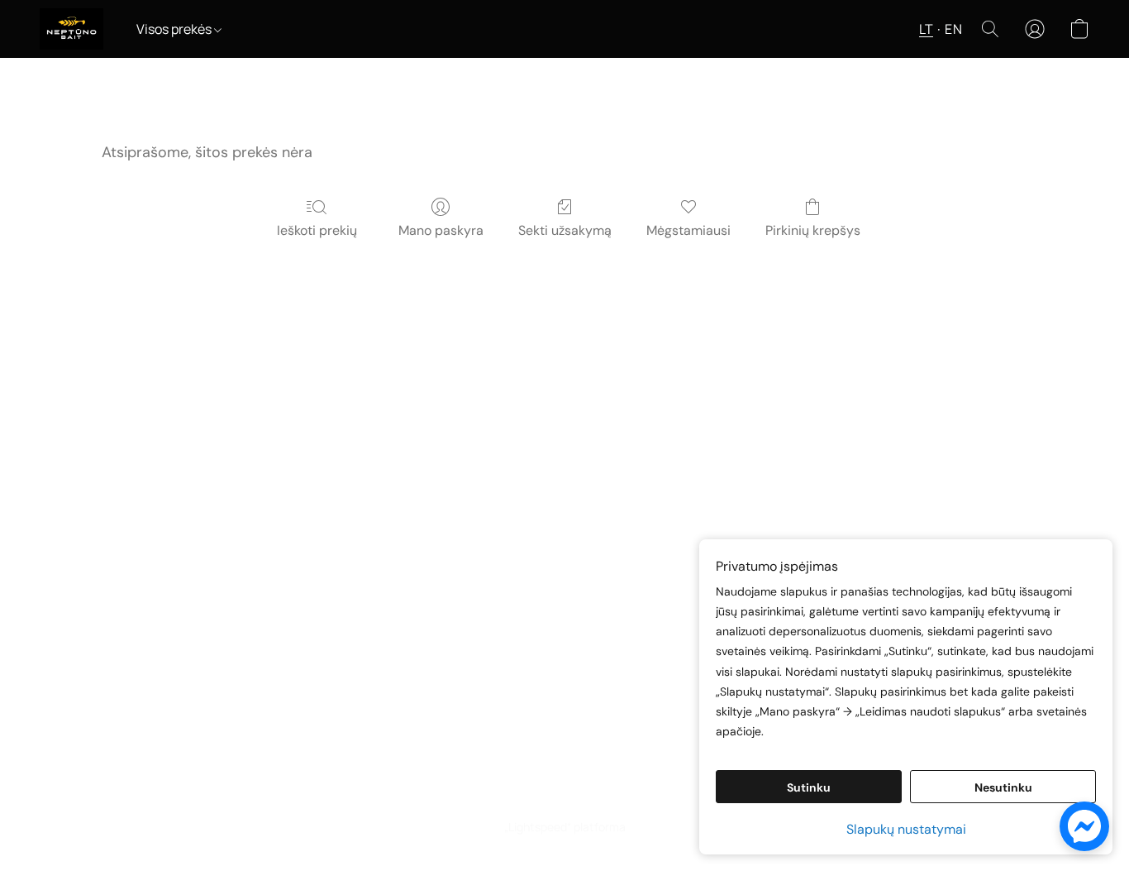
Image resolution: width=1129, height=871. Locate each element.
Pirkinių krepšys (812, 230)
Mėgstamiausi (688, 230)
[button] (71, 29)
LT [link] (488, 798)
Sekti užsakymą (565, 230)
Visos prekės (175, 29)
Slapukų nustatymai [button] (906, 829)
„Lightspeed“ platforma (565, 827)
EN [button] (953, 29)
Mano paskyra (441, 230)
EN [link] (510, 798)
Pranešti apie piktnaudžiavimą (613, 798)
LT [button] (926, 29)
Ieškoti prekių (317, 230)
